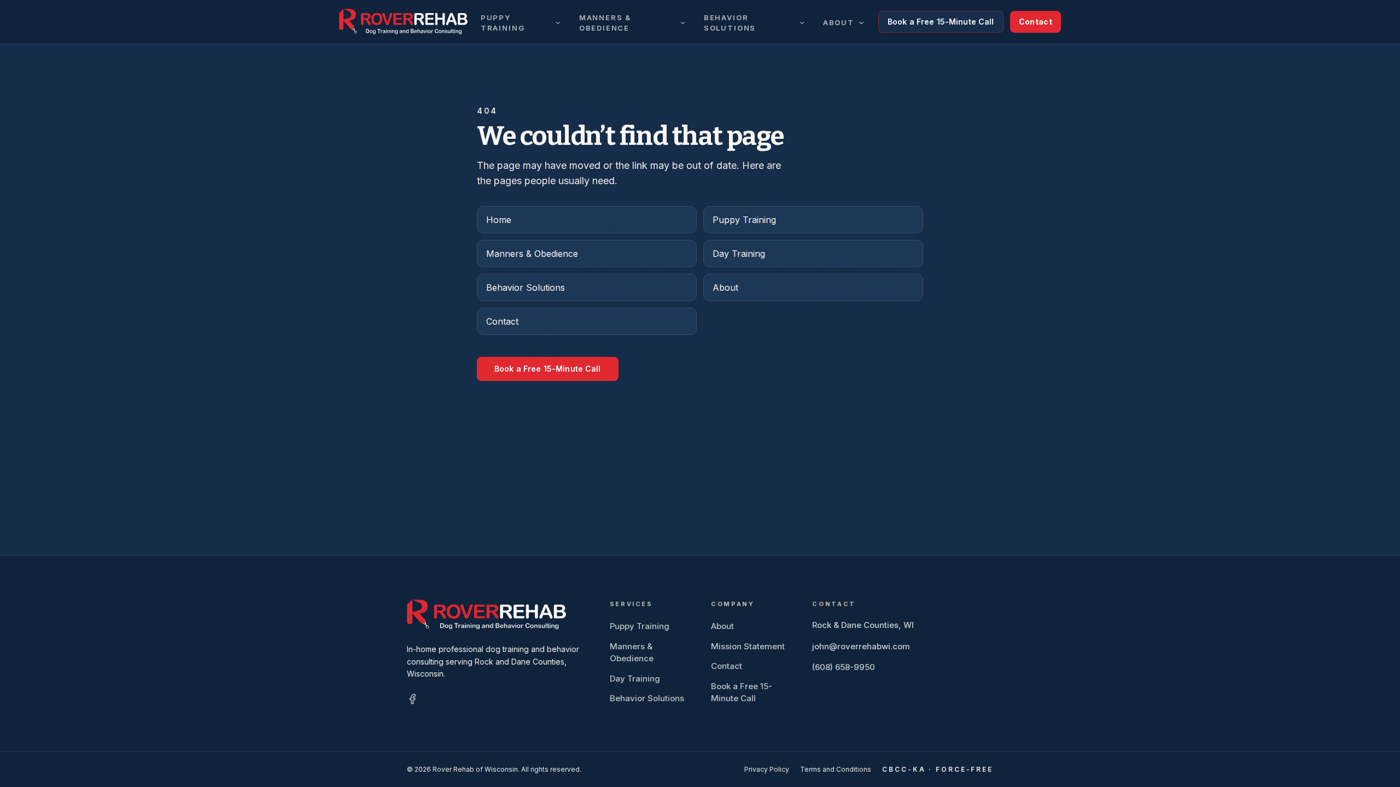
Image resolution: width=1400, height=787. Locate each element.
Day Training (739, 253)
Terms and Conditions (835, 769)
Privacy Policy (766, 769)
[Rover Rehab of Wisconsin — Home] (403, 22)
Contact (1035, 21)
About (838, 22)
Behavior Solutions (730, 23)
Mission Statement (748, 646)
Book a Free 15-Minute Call (941, 21)
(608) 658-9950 (843, 667)
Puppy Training (503, 23)
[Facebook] (412, 699)
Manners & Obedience (605, 23)
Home (498, 219)
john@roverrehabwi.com (861, 646)
